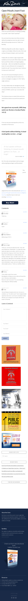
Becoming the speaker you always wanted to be (13, 580)
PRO (16, 593)
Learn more (7, 569)
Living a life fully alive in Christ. (9, 583)
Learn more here (5, 536)
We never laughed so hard (7, 476)
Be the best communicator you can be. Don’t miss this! (13, 473)
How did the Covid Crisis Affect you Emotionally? (12, 471)
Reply (24, 222)
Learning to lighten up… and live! (9, 585)
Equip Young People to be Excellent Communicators (13, 465)
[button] (24, 3)
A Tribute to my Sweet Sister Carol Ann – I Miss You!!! (13, 468)
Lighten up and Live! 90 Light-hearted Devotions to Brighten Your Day (14, 193)
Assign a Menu (14, 595)
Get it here (9, 197)
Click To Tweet (18, 156)
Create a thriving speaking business (10, 582)
